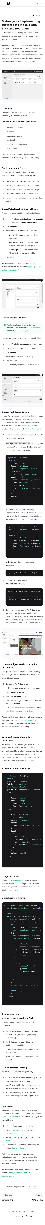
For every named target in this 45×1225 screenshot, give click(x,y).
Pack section (17, 1130)
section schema (18, 190)
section (27, 416)
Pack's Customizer (19, 1148)
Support (16, 1216)
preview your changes (25, 720)
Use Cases (7, 108)
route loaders (33, 194)
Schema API (7, 1200)
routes (8, 1141)
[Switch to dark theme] (41, 3)
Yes (30, 1187)
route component (14, 880)
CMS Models (37, 1200)
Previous (8, 1195)
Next (38, 1195)
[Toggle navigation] (3, 3)
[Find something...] (37, 3)
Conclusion (7, 1106)
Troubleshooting (10, 1014)
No (35, 1187)
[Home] (8, 3)
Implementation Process (14, 168)
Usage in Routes (10, 876)
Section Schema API (33, 429)
